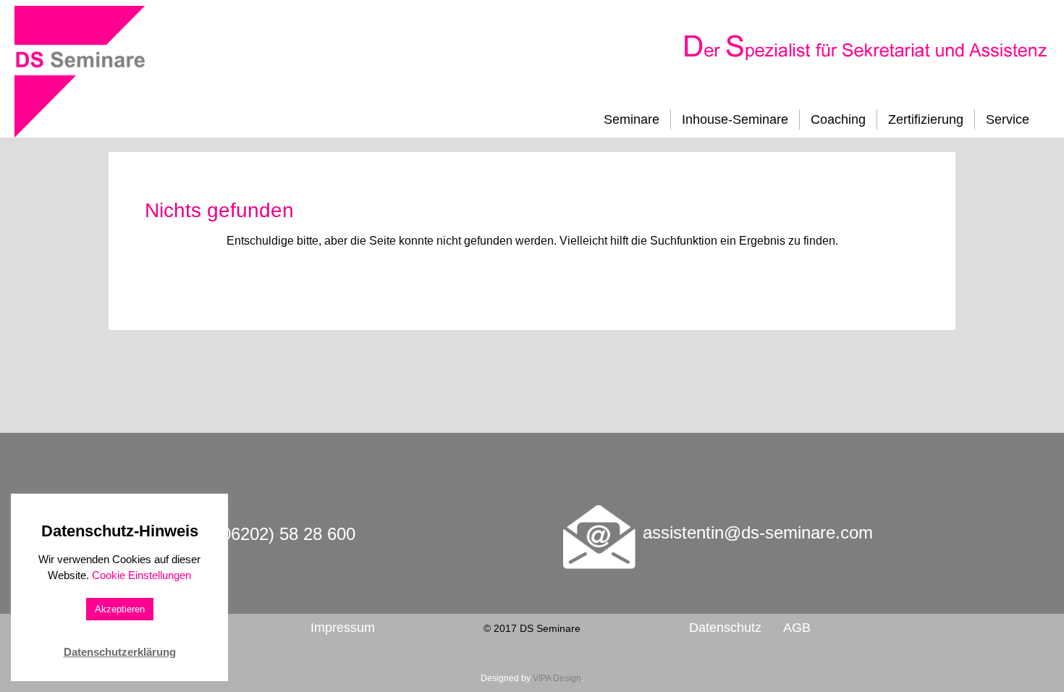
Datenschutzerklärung (120, 652)
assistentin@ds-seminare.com (758, 532)
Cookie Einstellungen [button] (141, 575)
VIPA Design (557, 678)
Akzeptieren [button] (120, 609)
